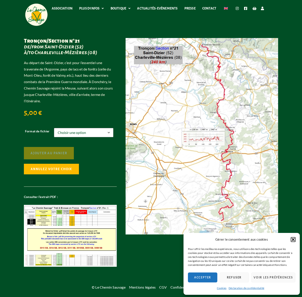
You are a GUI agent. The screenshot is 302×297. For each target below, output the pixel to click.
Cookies (221, 288)
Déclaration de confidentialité (246, 288)
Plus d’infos (89, 8)
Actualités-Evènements (157, 8)
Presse (190, 8)
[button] (293, 239)
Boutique (118, 8)
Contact (209, 8)
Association (62, 8)
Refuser (234, 277)
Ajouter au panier (49, 153)
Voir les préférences (273, 277)
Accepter (202, 277)
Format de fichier (37, 131)
